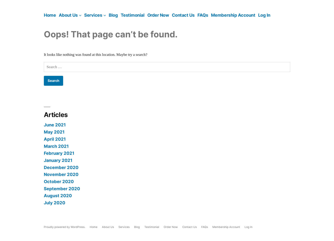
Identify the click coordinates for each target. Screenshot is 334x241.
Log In (264, 15)
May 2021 (54, 132)
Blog (113, 15)
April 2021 (55, 139)
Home (50, 15)
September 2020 (62, 188)
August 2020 (58, 195)
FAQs (202, 15)
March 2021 (56, 146)
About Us (68, 15)
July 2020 (54, 202)
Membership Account (233, 15)
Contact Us (183, 15)
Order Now (158, 15)
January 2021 (58, 160)
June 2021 (55, 124)
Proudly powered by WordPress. (65, 227)
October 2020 (59, 181)
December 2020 (61, 167)
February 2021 (59, 153)
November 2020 (61, 174)
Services (93, 15)
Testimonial (133, 15)
